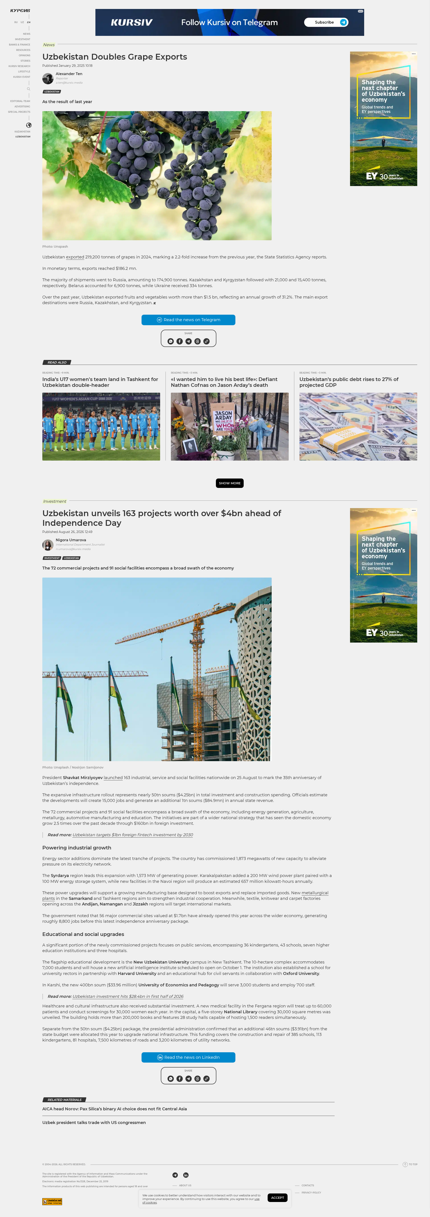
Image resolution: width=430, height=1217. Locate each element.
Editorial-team (20, 101)
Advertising (22, 106)
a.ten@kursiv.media (69, 82)
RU (16, 22)
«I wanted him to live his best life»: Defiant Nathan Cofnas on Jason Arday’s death (224, 382)
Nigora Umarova (71, 540)
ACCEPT (277, 1198)
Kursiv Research (19, 66)
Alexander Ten (69, 74)
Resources (23, 50)
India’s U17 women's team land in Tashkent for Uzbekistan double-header (100, 382)
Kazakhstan (22, 131)
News (26, 33)
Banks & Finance (19, 44)
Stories (25, 60)
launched (113, 777)
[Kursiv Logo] (20, 10)
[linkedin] (186, 1175)
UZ (22, 22)
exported (75, 257)
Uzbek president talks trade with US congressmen (94, 1122)
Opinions (24, 55)
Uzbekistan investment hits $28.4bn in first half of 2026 (127, 996)
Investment (22, 39)
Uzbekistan (22, 136)
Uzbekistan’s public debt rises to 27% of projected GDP (348, 382)
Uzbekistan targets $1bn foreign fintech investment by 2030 (132, 834)
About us (185, 1185)
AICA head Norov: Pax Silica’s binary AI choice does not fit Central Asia (115, 1109)
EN (28, 22)
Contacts (308, 1185)
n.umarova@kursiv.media (73, 549)
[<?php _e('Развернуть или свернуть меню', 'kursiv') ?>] (29, 125)
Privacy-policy (311, 1192)
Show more (230, 483)
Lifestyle (24, 71)
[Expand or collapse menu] (28, 89)
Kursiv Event (21, 77)
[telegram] (175, 1175)
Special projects (19, 111)
